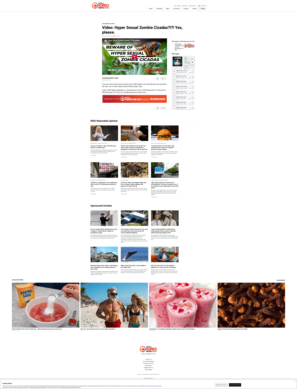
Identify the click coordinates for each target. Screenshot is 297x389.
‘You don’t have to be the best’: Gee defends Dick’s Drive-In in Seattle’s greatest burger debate (162, 147)
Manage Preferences (221, 384)
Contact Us (148, 359)
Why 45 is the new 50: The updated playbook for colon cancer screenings (163, 266)
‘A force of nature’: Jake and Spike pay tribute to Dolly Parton (103, 146)
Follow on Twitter (148, 363)
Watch (167, 8)
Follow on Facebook (148, 361)
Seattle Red (185, 5)
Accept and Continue (235, 384)
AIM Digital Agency (148, 378)
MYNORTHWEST (192, 5)
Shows (151, 8)
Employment (148, 369)
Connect (194, 8)
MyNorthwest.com (147, 374)
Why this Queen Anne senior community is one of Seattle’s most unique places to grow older (104, 267)
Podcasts (186, 8)
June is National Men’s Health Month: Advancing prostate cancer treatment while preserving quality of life (163, 231)
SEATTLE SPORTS (177, 5)
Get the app (159, 8)
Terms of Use (151, 386)
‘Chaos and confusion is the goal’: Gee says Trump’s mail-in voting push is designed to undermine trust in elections (134, 147)
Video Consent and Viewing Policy (38, 387)
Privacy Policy (158, 386)
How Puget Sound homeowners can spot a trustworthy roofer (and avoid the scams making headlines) (134, 231)
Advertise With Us (148, 367)
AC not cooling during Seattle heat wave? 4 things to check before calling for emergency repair (103, 231)
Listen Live (177, 8)
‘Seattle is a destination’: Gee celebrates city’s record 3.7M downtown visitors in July (103, 184)
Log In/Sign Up (203, 5)
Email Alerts (148, 365)
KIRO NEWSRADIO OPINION (108, 23)
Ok (295, 381)
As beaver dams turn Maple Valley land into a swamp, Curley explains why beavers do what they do (133, 184)
